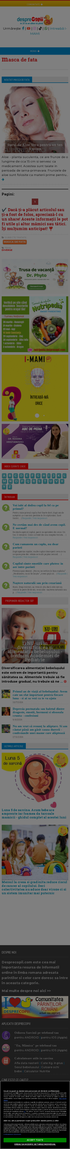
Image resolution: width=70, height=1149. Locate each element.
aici (24, 1111)
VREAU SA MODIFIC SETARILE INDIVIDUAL (35, 1144)
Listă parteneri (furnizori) (12, 1134)
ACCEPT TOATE (35, 1140)
